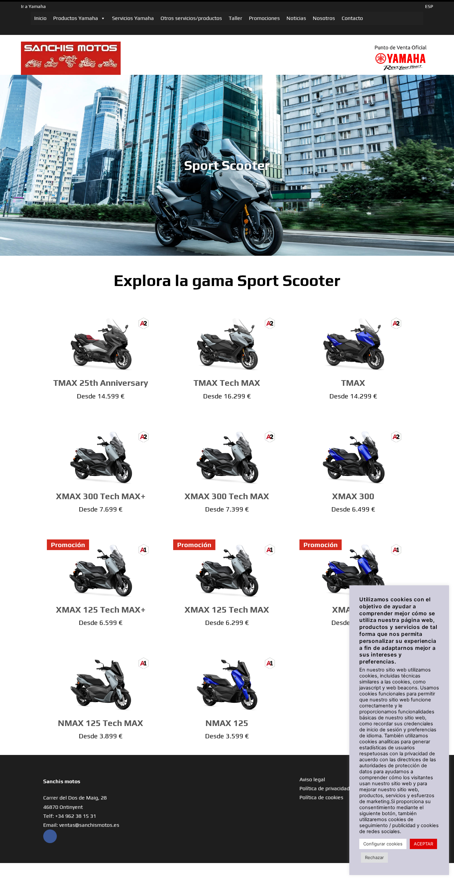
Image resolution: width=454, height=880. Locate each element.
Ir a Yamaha (33, 6)
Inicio (40, 18)
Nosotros (324, 18)
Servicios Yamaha (133, 18)
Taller (235, 18)
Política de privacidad (324, 788)
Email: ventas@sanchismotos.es (81, 825)
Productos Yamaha (75, 18)
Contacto (352, 18)
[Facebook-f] (50, 836)
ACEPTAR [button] (423, 843)
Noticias (296, 18)
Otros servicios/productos (191, 18)
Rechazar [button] (374, 857)
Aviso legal (312, 779)
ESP (429, 6)
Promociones (264, 18)
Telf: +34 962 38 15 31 (69, 816)
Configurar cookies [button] (382, 843)
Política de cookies (321, 797)
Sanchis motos (61, 781)
